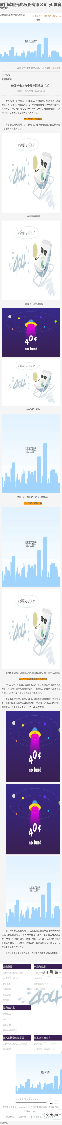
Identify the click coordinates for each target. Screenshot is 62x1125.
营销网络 (38, 1044)
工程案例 (38, 995)
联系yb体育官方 (42, 1037)
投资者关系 (9, 1007)
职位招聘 (7, 1049)
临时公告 (7, 1019)
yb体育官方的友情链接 (43, 1117)
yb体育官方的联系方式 (44, 1049)
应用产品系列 (40, 989)
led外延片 (38, 978)
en (60, 16)
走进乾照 (46, 68)
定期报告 (7, 1014)
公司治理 (7, 1025)
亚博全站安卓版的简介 (13, 973)
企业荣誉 (7, 995)
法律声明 (22, 1117)
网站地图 (10, 1117)
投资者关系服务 (10, 1030)
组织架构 (7, 984)
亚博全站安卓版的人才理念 (15, 1044)
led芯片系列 (39, 973)
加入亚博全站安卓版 (13, 1037)
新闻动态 (7, 1000)
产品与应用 (40, 966)
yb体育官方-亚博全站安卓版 (44, 16)
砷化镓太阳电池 (41, 984)
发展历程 (7, 989)
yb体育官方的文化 (11, 978)
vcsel (36, 1000)
